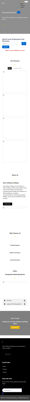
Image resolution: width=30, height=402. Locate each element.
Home (21, 2)
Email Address (6, 387)
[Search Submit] (24, 43)
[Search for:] (14, 43)
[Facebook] (5, 354)
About (21, 3)
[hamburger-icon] (26, 1)
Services (22, 5)
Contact (22, 7)
